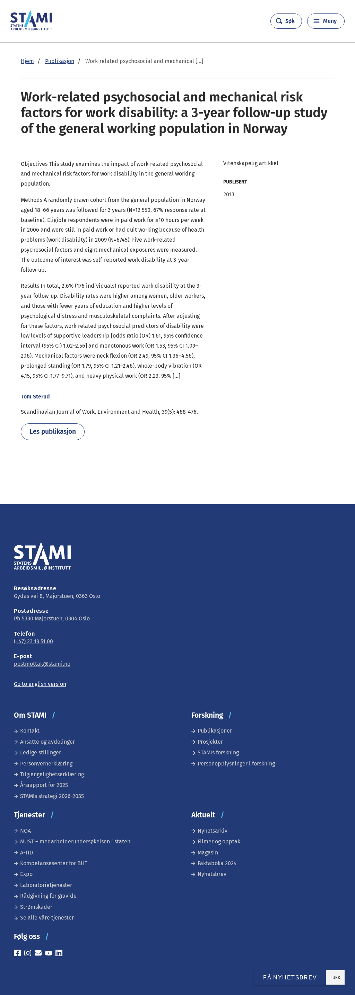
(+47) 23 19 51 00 (33, 641)
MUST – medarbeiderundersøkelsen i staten (75, 841)
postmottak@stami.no (42, 664)
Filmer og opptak (219, 841)
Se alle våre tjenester (47, 917)
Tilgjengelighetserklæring (52, 774)
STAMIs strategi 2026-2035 (52, 796)
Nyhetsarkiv (212, 830)
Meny (330, 21)
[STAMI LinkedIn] (60, 954)
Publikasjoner (215, 730)
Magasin (208, 852)
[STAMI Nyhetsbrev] (40, 954)
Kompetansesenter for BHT (53, 863)
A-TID (26, 852)
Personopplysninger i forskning (236, 763)
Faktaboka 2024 (217, 863)
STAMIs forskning (218, 752)
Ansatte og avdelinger (47, 741)
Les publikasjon (52, 432)
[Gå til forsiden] (31, 28)
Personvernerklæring (46, 763)
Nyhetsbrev (212, 874)
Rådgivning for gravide (48, 896)
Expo (26, 874)
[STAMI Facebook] (19, 954)
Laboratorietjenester (46, 885)
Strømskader (36, 907)
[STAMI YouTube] (50, 954)
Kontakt (30, 730)
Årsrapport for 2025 (44, 785)
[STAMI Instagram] (29, 954)
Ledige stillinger (40, 752)
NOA (25, 830)
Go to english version (40, 684)
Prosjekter (210, 741)
